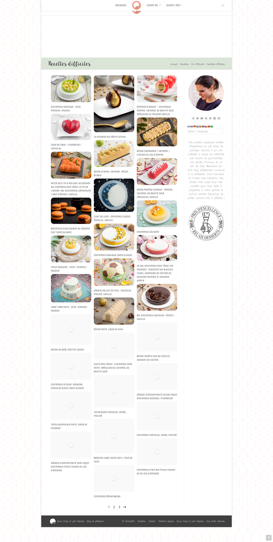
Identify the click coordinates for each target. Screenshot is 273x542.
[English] (191, 126)
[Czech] (206, 126)
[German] (194, 126)
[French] (189, 126)
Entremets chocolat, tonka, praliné (157, 435)
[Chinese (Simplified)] (208, 126)
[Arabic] (211, 126)
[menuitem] (128, 521)
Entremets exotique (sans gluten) (113, 255)
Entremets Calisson (148, 231)
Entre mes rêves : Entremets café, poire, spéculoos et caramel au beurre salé (113, 368)
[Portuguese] (203, 126)
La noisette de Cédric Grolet (110, 136)
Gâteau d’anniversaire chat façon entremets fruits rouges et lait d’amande (70, 466)
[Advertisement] (136, 36)
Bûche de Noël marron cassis (67, 349)
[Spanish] (200, 126)
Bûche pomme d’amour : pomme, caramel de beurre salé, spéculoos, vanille (155, 193)
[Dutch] (197, 126)
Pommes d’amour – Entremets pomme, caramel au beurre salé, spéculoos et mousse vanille (155, 110)
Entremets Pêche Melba (107, 496)
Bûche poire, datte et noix (108, 329)
